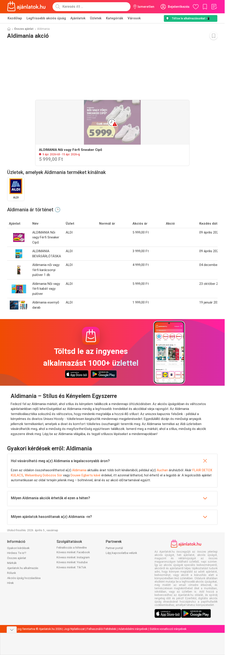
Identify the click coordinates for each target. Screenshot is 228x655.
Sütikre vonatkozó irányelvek (168, 629)
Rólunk (11, 573)
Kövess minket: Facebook (73, 552)
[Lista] (214, 6)
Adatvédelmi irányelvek (133, 629)
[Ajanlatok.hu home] (26, 6)
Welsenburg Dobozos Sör (43, 475)
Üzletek (96, 18)
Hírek (10, 583)
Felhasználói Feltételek (101, 629)
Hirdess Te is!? (16, 553)
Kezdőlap (15, 18)
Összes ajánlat (24, 28)
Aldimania (79, 470)
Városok (134, 18)
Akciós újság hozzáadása (24, 578)
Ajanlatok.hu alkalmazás (22, 568)
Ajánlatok (78, 18)
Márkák (12, 563)
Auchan (162, 470)
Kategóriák (114, 18)
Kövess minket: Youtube (72, 562)
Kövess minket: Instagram (73, 557)
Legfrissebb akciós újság (46, 18)
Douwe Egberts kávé (85, 475)
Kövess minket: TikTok (71, 567)
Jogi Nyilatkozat (74, 629)
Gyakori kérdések (18, 548)
